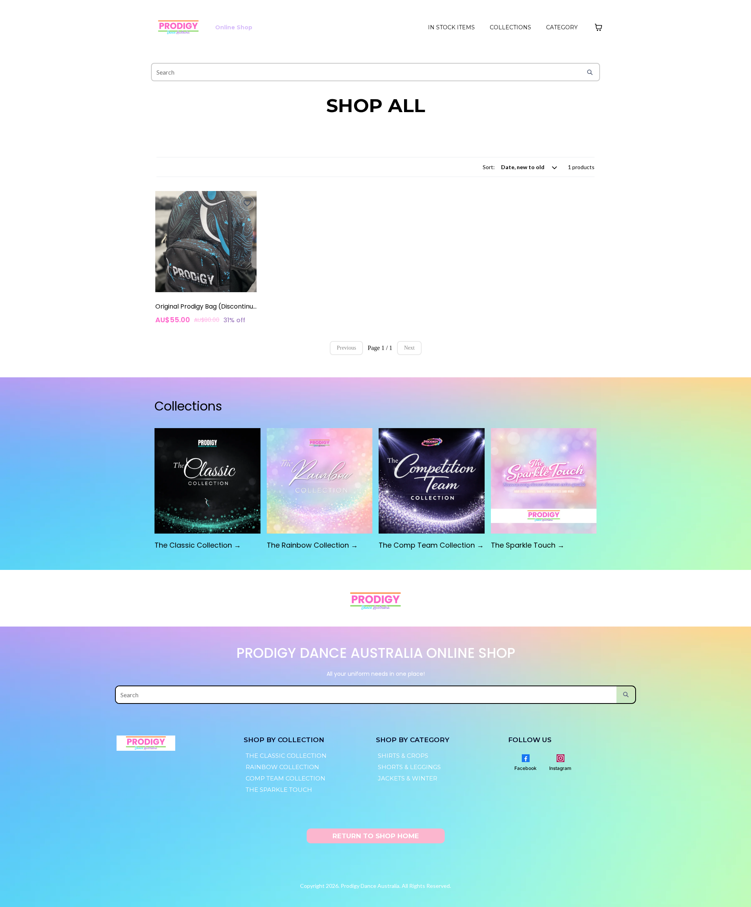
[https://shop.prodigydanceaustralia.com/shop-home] (178, 27)
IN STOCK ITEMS (451, 27)
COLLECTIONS (510, 27)
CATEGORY (562, 27)
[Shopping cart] (598, 27)
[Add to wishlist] (247, 203)
